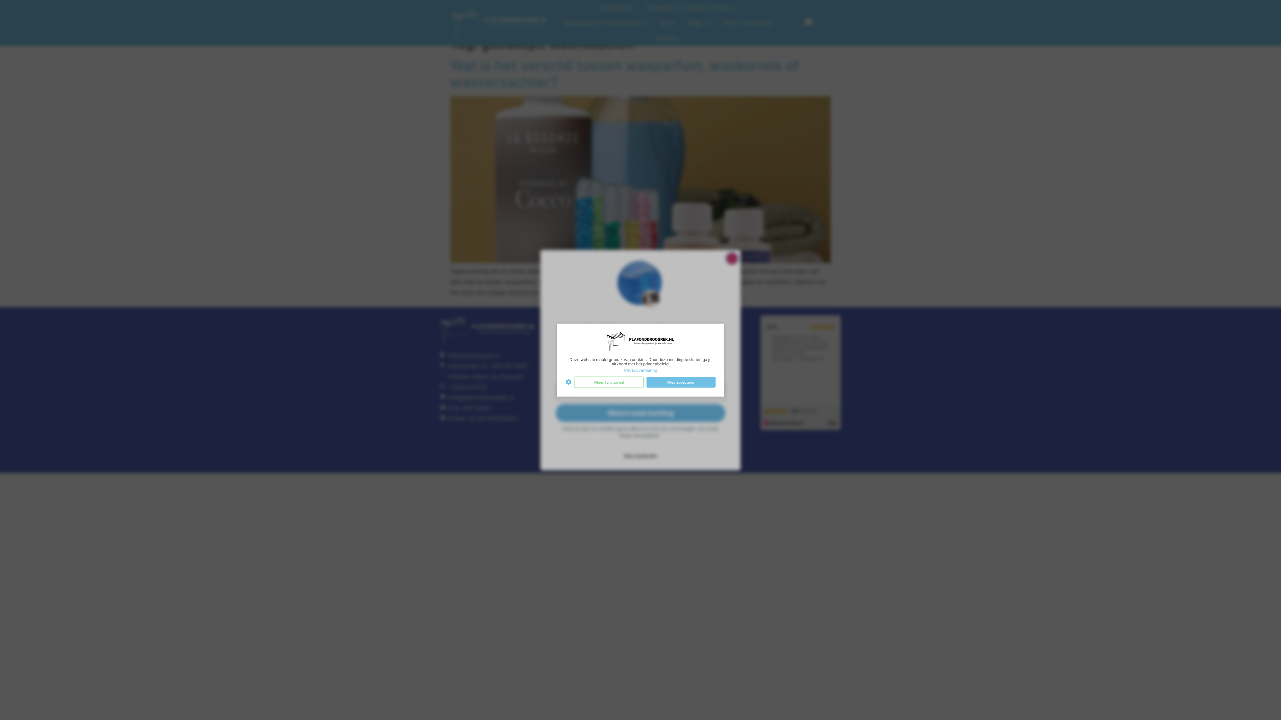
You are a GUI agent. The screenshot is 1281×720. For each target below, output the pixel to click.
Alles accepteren (681, 382)
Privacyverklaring (640, 370)
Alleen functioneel (609, 382)
